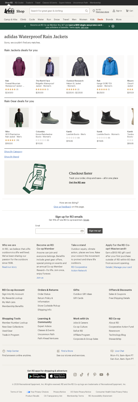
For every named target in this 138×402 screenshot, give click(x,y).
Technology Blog (117, 334)
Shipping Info (44, 309)
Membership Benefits (12, 306)
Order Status (44, 294)
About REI (114, 322)
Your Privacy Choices (39, 392)
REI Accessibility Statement (100, 396)
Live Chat (119, 351)
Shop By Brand (11, 156)
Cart (131, 11)
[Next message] (109, 26)
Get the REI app (77, 182)
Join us (40, 277)
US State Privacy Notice (80, 392)
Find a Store (67, 351)
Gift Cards (78, 298)
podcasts (108, 375)
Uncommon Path (46, 334)
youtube (101, 375)
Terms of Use (16, 392)
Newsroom (114, 330)
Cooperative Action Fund (121, 326)
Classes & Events (46, 330)
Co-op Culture (80, 326)
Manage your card (123, 267)
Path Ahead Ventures (48, 338)
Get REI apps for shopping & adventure (47, 370)
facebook (88, 375)
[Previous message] (25, 26)
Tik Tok (82, 375)
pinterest (95, 375)
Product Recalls (32, 396)
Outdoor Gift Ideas (82, 294)
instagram (75, 375)
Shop (20, 11)
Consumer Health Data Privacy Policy (111, 392)
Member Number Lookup (15, 322)
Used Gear (7, 330)
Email (37, 225)
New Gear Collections (12, 326)
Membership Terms (75, 396)
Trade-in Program (10, 334)
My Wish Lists (8, 302)
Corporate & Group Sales (85, 339)
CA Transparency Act (53, 396)
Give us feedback (62, 206)
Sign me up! (95, 230)
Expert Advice (44, 326)
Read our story (9, 267)
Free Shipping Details (119, 298)
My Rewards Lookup (12, 298)
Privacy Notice (60, 392)
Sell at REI (78, 330)
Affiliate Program (81, 334)
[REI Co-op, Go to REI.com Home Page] (9, 11)
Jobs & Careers (80, 322)
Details (86, 220)
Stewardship (115, 339)
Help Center (13, 351)
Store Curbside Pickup (49, 305)
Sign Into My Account (13, 294)
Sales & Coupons (117, 294)
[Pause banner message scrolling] (113, 26)
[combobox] (59, 11)
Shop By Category (13, 151)
